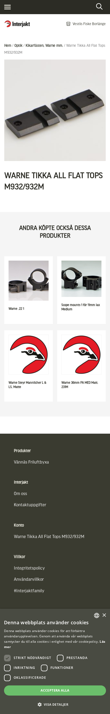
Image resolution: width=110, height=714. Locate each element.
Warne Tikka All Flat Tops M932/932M (49, 536)
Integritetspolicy (29, 568)
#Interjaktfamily (29, 590)
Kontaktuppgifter (30, 504)
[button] (55, 704)
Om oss (20, 493)
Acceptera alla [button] (55, 690)
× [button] (104, 615)
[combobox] (96, 615)
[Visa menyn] (7, 7)
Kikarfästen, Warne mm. (44, 45)
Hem (7, 45)
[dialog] (55, 661)
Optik (18, 45)
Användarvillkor (29, 579)
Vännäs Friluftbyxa (31, 462)
